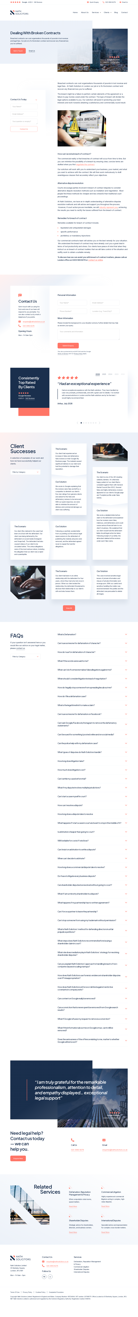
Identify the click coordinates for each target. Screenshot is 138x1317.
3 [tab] (86, 422)
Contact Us (24, 129)
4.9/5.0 (32, 2)
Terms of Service (63, 353)
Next (98, 422)
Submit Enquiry (68, 346)
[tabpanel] (88, 394)
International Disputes (81, 1272)
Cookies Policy (40, 1292)
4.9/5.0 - (111, 61)
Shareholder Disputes (81, 1269)
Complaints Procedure (56, 1292)
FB (44, 1277)
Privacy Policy (78, 353)
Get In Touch (18, 51)
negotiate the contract (85, 164)
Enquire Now (18, 1158)
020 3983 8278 (110, 2)
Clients (106, 12)
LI (50, 1277)
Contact (124, 12)
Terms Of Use (14, 1292)
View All (69, 608)
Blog (116, 12)
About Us (84, 12)
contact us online (95, 260)
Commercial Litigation (81, 1267)
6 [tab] (93, 422)
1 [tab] (81, 422)
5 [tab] (91, 422)
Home (75, 12)
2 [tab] (83, 422)
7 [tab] (95, 422)
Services (95, 12)
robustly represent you (108, 207)
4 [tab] (88, 422)
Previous (79, 422)
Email (125, 2)
